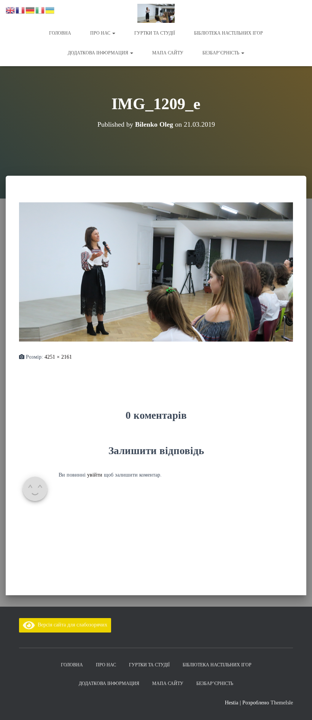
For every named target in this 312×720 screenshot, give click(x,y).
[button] (113, 33)
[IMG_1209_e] (156, 271)
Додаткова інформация (98, 53)
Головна (60, 33)
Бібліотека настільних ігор (228, 33)
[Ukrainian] (50, 10)
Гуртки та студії (154, 33)
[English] (11, 10)
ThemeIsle (282, 703)
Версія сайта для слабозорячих (71, 625)
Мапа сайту (167, 53)
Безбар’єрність (221, 53)
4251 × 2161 (58, 357)
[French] (20, 10)
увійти (94, 475)
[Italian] (40, 10)
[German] (30, 10)
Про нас (100, 33)
